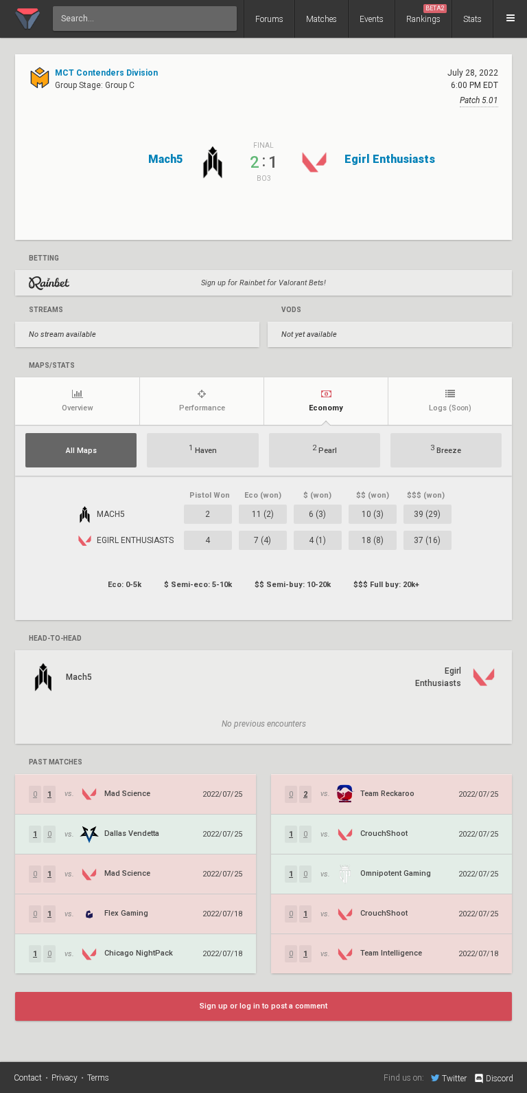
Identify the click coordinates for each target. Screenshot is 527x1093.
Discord (499, 1078)
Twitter (454, 1078)
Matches (321, 19)
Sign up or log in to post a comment (263, 1006)
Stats (472, 19)
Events (372, 19)
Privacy (64, 1078)
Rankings (425, 14)
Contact (28, 1078)
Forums (269, 19)
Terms (98, 1078)
